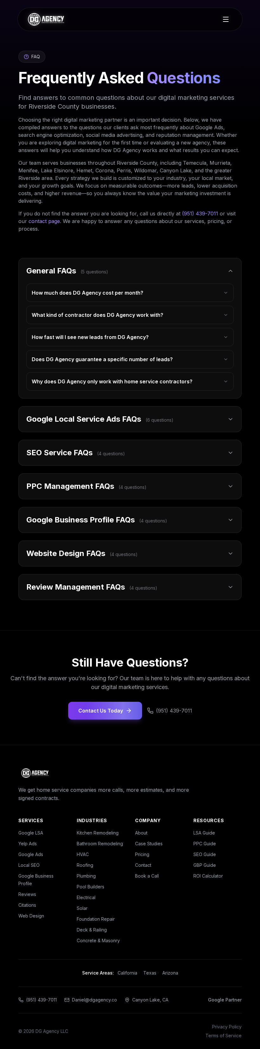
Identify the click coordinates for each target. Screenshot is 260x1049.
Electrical (86, 897)
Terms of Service (223, 1035)
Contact (143, 865)
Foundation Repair (96, 919)
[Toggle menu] (225, 19)
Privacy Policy (227, 1026)
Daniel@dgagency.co (94, 999)
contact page (44, 221)
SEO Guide (204, 854)
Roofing (85, 865)
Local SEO (29, 865)
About (141, 832)
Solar (82, 908)
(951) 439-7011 (200, 213)
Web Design (31, 915)
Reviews (27, 894)
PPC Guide (204, 843)
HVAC (83, 854)
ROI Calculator (208, 876)
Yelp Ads (27, 843)
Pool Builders (90, 886)
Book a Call (147, 876)
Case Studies (149, 843)
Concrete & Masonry (98, 940)
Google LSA (30, 832)
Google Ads (30, 854)
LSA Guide (204, 832)
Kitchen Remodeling (98, 832)
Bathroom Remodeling (100, 843)
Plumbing (86, 876)
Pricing (142, 854)
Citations (27, 905)
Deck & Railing (92, 929)
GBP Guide (204, 865)
